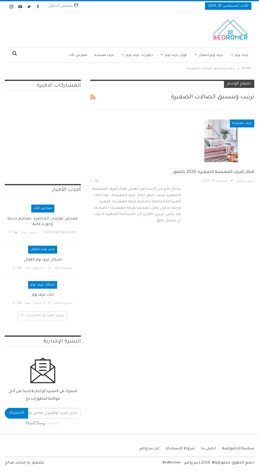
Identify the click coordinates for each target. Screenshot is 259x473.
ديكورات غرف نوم (139, 55)
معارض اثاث (78, 55)
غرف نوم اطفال (211, 55)
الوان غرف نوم (176, 55)
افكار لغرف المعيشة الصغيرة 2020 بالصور (213, 172)
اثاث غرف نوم (43, 295)
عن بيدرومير (149, 449)
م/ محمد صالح (17, 463)
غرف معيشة (104, 55)
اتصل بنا (208, 449)
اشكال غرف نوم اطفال (43, 260)
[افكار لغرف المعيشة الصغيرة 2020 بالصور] (221, 141)
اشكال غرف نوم (42, 285)
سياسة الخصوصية (238, 449)
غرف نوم (242, 55)
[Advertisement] (94, 28)
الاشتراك (16, 413)
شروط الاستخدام (180, 449)
